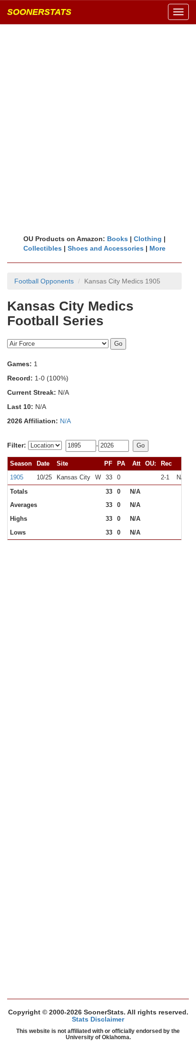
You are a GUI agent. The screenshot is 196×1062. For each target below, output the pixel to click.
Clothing (148, 239)
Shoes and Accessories (106, 248)
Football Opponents (44, 281)
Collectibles (42, 248)
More (157, 248)
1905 (16, 477)
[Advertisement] (98, 129)
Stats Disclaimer (98, 1019)
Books (117, 239)
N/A (65, 421)
